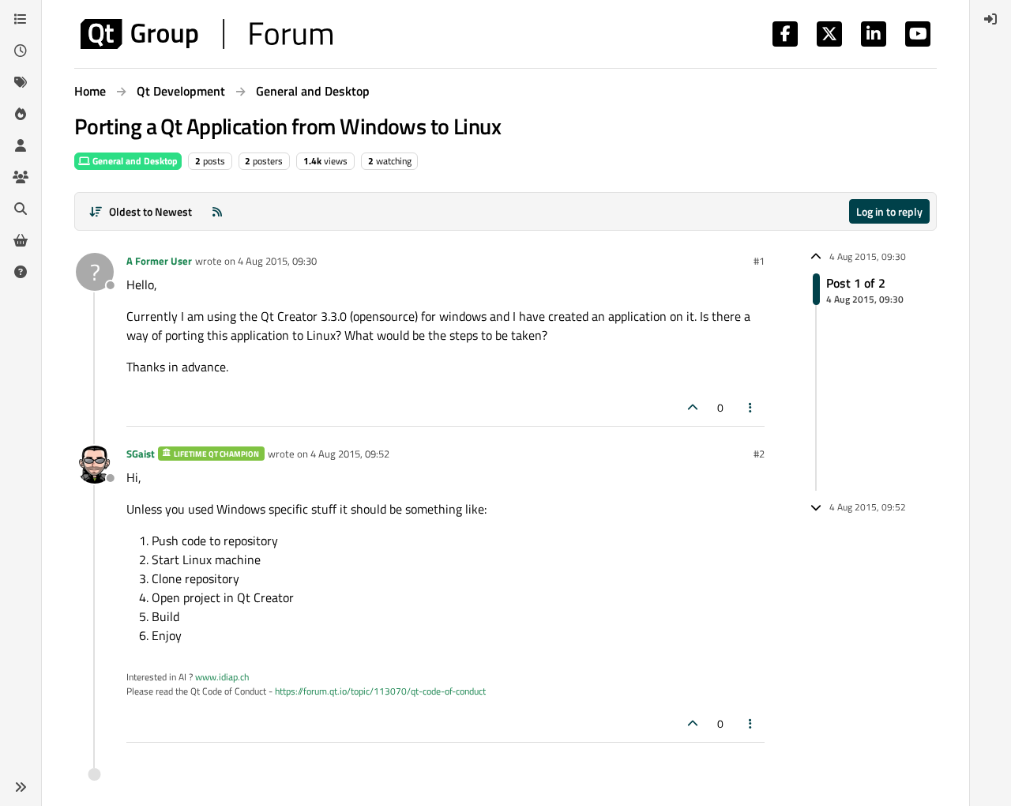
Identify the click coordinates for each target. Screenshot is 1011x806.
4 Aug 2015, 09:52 (349, 453)
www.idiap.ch (222, 676)
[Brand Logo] (207, 34)
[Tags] (20, 82)
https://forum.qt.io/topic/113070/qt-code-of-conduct (380, 691)
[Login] (990, 19)
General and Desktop (134, 160)
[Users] (20, 145)
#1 (759, 261)
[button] (20, 787)
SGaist (140, 453)
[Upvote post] (692, 407)
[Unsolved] (20, 271)
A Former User (159, 261)
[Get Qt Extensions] (20, 240)
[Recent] (20, 50)
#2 (759, 453)
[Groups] (20, 177)
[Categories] (20, 19)
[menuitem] (990, 19)
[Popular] (20, 113)
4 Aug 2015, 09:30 (277, 261)
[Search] (20, 208)
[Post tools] (751, 407)
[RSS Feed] (217, 211)
